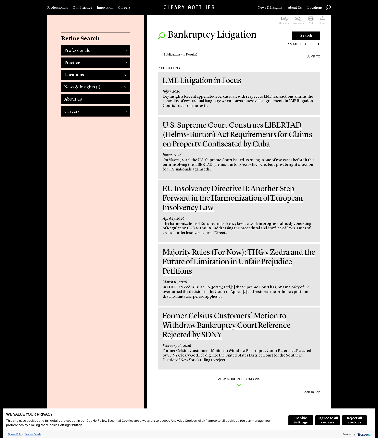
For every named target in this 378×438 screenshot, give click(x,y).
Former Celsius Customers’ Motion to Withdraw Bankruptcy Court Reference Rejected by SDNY (226, 325)
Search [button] (328, 7)
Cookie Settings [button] (301, 420)
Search (306, 35)
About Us (295, 7)
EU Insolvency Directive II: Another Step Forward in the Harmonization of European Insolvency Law (233, 198)
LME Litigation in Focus (202, 81)
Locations (314, 7)
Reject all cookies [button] (354, 420)
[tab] (95, 49)
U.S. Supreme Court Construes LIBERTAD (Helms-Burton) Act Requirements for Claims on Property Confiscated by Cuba (237, 135)
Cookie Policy (15, 434)
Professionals (57, 7)
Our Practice (82, 7)
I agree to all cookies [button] (327, 420)
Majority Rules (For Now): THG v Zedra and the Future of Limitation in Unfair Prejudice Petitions (239, 262)
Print (311, 23)
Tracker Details (33, 434)
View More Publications (239, 379)
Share (322, 23)
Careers (124, 7)
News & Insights (270, 7)
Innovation (105, 7)
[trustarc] (363, 434)
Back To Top (311, 392)
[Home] (189, 7)
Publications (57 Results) (180, 54)
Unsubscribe (298, 23)
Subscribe (284, 23)
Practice (72, 63)
